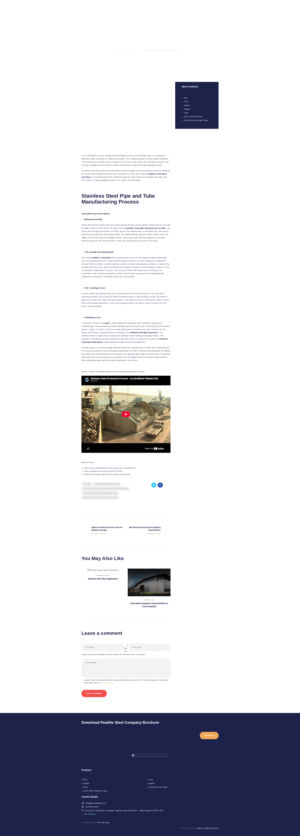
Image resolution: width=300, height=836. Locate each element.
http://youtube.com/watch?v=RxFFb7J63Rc (103, 471)
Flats (186, 113)
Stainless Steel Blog (119, 33)
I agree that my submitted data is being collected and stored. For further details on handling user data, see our (125, 681)
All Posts (130, 50)
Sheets (187, 105)
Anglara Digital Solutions (208, 828)
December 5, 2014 (145, 33)
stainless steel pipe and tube (106, 484)
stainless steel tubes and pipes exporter (100, 497)
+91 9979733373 (92, 807)
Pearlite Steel (103, 822)
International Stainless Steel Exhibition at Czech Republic (149, 605)
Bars (186, 98)
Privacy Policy (107, 683)
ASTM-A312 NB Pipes (193, 117)
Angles (187, 109)
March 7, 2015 (149, 600)
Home (119, 50)
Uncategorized (131, 33)
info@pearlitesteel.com (95, 803)
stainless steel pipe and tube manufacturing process (105, 488)
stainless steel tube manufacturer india (100, 493)
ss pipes (87, 484)
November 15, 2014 (102, 575)
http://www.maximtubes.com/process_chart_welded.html (110, 468)
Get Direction (90, 814)
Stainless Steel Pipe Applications (103, 579)
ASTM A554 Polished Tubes (196, 120)
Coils (186, 102)
